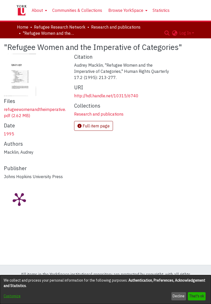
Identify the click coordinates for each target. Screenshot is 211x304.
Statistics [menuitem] (161, 10)
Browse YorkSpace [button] (125, 10)
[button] (167, 33)
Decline (178, 296)
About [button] (37, 10)
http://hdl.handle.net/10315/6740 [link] (106, 95)
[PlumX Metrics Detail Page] (19, 199)
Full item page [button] (96, 125)
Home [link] (22, 27)
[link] (99, 114)
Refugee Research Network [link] (59, 27)
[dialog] (105, 289)
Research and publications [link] (115, 27)
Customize (12, 296)
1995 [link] (9, 133)
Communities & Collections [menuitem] (77, 10)
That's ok (196, 296)
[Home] (22, 10)
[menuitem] (39, 10)
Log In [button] (185, 33)
